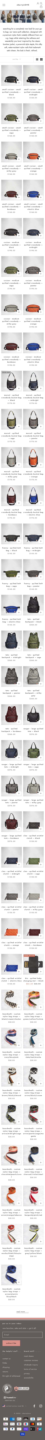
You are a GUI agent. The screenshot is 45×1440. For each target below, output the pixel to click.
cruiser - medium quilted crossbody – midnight (33, 245)
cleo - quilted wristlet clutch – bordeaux (33, 943)
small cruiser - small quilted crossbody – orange (33, 168)
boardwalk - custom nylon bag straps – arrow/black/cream (33, 1093)
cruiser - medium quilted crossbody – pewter (33, 283)
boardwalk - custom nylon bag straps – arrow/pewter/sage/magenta (33, 1132)
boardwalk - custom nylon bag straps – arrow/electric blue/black (11, 1293)
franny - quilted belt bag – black (11, 549)
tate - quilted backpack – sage (33, 656)
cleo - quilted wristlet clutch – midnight (12, 872)
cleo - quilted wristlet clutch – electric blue (12, 979)
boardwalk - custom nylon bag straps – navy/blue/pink (11, 1054)
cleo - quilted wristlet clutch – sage (33, 872)
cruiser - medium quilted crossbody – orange (33, 321)
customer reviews (31, 1360)
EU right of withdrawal (11, 1376)
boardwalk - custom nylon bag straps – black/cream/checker (11, 1016)
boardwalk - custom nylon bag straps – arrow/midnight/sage (11, 1131)
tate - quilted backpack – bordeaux (11, 730)
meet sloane (29, 1356)
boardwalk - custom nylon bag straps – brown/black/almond (11, 1093)
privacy (27, 1373)
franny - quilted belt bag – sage (11, 584)
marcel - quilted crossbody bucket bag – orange (33, 474)
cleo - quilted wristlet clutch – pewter (12, 908)
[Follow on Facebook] (34, 1406)
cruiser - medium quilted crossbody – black (11, 245)
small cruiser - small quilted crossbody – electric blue (33, 206)
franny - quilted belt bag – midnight (33, 549)
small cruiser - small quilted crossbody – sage (11, 130)
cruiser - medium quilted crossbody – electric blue (33, 359)
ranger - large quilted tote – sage (33, 765)
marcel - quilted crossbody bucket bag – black (12, 397)
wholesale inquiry (31, 1364)
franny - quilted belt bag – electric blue (11, 620)
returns (5, 1371)
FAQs (4, 1363)
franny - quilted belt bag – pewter (33, 584)
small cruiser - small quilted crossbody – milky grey (11, 168)
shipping (6, 1367)
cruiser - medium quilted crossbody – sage (11, 283)
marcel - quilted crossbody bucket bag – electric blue (33, 512)
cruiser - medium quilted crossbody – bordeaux (11, 359)
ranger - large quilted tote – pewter (12, 801)
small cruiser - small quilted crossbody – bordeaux (11, 206)
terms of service (30, 1369)
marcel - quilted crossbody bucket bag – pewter (33, 436)
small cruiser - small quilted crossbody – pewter (33, 130)
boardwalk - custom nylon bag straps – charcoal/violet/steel (33, 1171)
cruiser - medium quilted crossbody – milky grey (11, 321)
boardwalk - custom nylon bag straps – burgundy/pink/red (33, 1212)
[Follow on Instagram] (40, 1406)
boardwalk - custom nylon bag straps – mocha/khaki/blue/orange (11, 1252)
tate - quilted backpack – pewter (11, 691)
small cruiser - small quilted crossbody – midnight (33, 92)
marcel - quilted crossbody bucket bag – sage (12, 436)
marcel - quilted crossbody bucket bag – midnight (33, 397)
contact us (6, 1358)
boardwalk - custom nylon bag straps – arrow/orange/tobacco (11, 1212)
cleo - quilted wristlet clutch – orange (12, 943)
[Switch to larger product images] (37, 59)
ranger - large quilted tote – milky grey (33, 801)
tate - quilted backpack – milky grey (33, 693)
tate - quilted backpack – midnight (11, 656)
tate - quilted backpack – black (33, 620)
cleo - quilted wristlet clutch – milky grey (33, 908)
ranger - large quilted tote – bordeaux (12, 837)
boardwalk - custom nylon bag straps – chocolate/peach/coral (12, 1173)
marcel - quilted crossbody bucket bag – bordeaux (12, 512)
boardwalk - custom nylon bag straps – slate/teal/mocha (33, 1054)
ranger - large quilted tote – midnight (12, 765)
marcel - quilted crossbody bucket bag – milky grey (12, 474)
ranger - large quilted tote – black (33, 730)
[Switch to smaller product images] (41, 59)
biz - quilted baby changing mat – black (33, 979)
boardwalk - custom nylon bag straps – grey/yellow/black (33, 1250)
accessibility (29, 1377)
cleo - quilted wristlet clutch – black (33, 837)
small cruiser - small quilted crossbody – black (11, 92)
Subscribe (11, 1343)
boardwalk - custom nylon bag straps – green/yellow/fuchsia (33, 1016)
